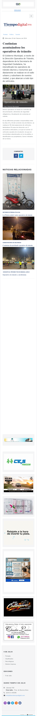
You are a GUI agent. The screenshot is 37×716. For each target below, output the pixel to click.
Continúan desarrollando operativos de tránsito (18, 245)
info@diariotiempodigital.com (15, 695)
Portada (5, 34)
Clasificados (9, 659)
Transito (17, 34)
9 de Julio (17, 9)
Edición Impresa (10, 664)
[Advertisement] (18, 358)
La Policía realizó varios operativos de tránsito (17, 215)
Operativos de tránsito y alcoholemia (14, 275)
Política (11, 34)
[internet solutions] (26, 714)
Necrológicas (9, 661)
